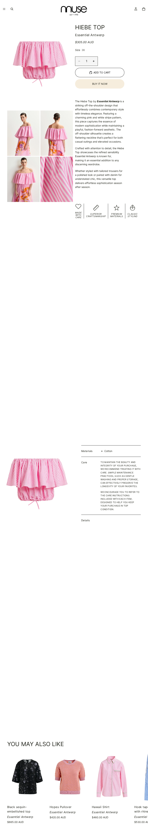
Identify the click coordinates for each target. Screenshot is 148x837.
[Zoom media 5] (56, 179)
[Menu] (4, 9)
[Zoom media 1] (40, 64)
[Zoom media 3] (56, 133)
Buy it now (99, 83)
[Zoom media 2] (23, 133)
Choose (87, 796)
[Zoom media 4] (23, 179)
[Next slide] (136, 790)
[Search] (12, 9)
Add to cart (101, 72)
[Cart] (144, 9)
